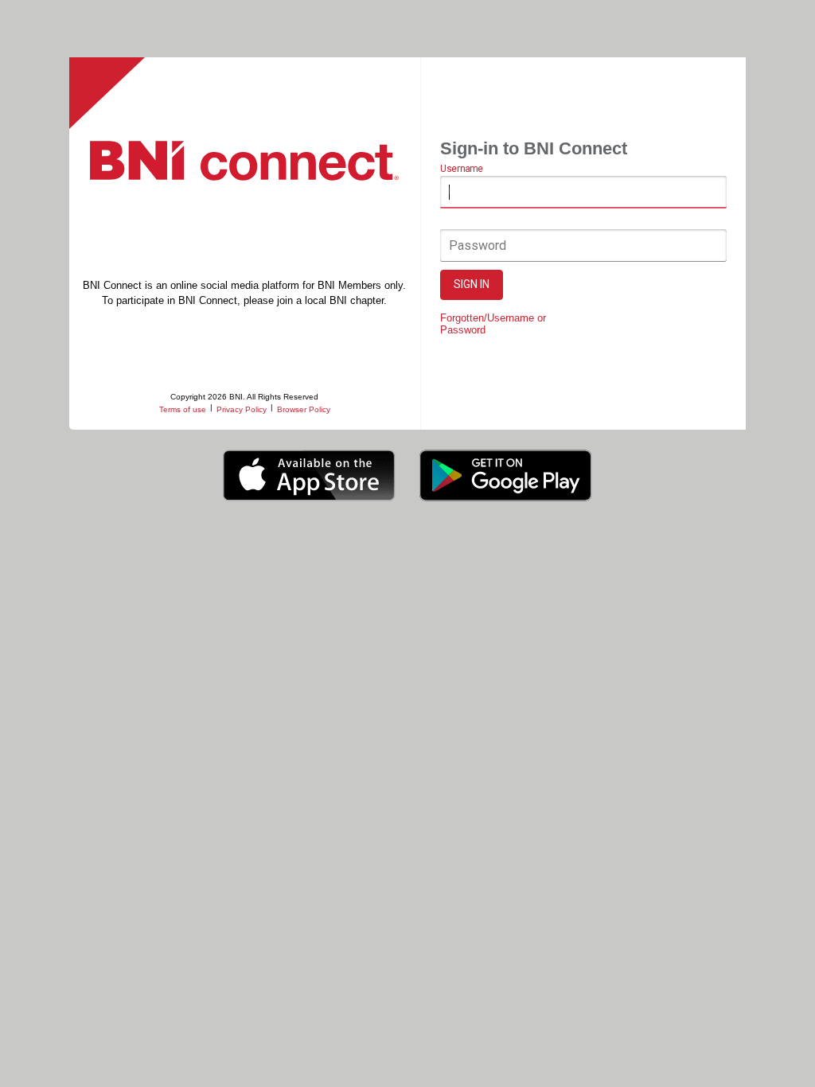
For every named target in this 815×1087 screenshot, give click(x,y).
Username (461, 169)
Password (477, 245)
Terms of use (182, 409)
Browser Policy (303, 409)
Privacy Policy (241, 409)
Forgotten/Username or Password (493, 324)
